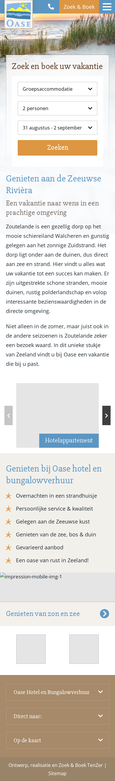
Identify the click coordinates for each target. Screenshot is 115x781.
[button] (106, 415)
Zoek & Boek (79, 6)
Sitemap (57, 773)
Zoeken (57, 147)
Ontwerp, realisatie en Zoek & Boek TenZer (56, 765)
